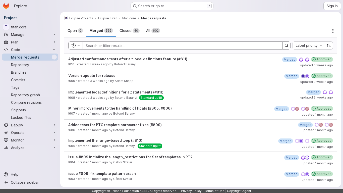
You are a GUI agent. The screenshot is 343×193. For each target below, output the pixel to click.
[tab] (75, 30)
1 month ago (99, 113)
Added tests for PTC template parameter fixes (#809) (115, 125)
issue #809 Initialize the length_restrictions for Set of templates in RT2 (130, 157)
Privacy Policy (191, 191)
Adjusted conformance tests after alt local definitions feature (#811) (127, 59)
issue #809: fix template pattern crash (102, 173)
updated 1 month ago (317, 114)
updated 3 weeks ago (316, 65)
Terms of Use (214, 191)
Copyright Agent (239, 191)
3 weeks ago (99, 64)
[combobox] (309, 45)
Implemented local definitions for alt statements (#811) (115, 92)
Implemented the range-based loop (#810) (105, 140)
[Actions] (333, 31)
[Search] (286, 45)
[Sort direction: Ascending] (329, 45)
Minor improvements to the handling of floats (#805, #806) (120, 108)
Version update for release (92, 75)
